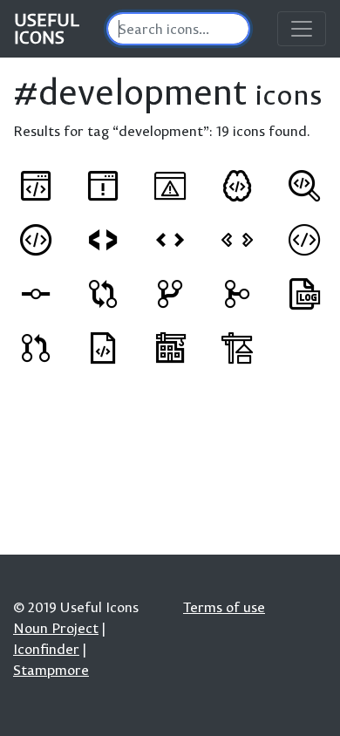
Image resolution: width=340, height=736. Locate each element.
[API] (36, 185)
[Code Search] (304, 185)
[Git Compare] (103, 294)
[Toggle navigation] (301, 28)
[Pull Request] (36, 348)
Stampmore (51, 669)
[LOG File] (304, 294)
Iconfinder (46, 649)
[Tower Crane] (170, 348)
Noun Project (56, 628)
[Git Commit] (36, 294)
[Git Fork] (170, 294)
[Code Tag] (36, 239)
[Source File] (103, 348)
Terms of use (224, 607)
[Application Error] (103, 185)
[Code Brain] (237, 185)
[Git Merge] (237, 294)
